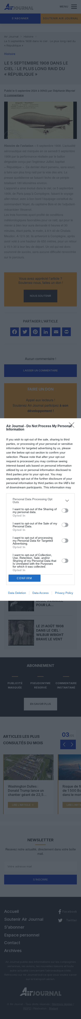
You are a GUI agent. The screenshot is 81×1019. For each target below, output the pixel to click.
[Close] (73, 426)
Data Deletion (17, 593)
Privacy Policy (64, 593)
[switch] (65, 510)
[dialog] (40, 509)
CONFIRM (24, 578)
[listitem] (40, 500)
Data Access (40, 593)
